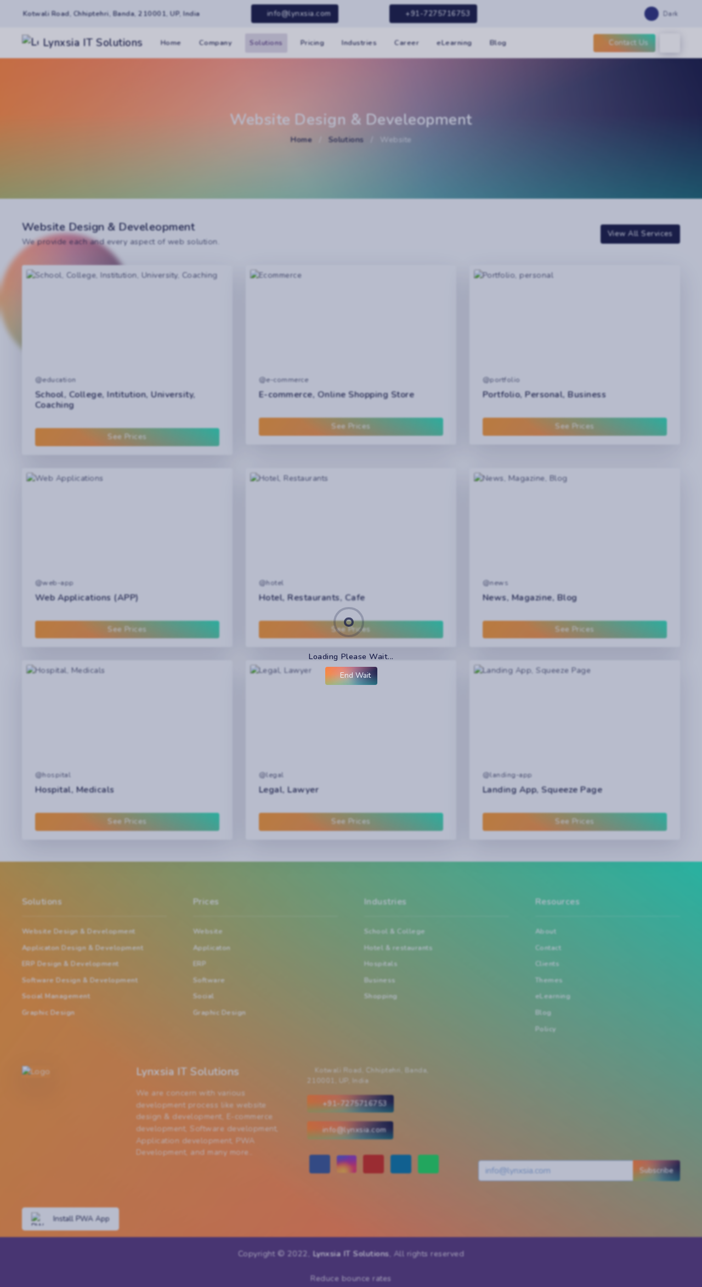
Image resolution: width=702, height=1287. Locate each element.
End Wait (354, 675)
